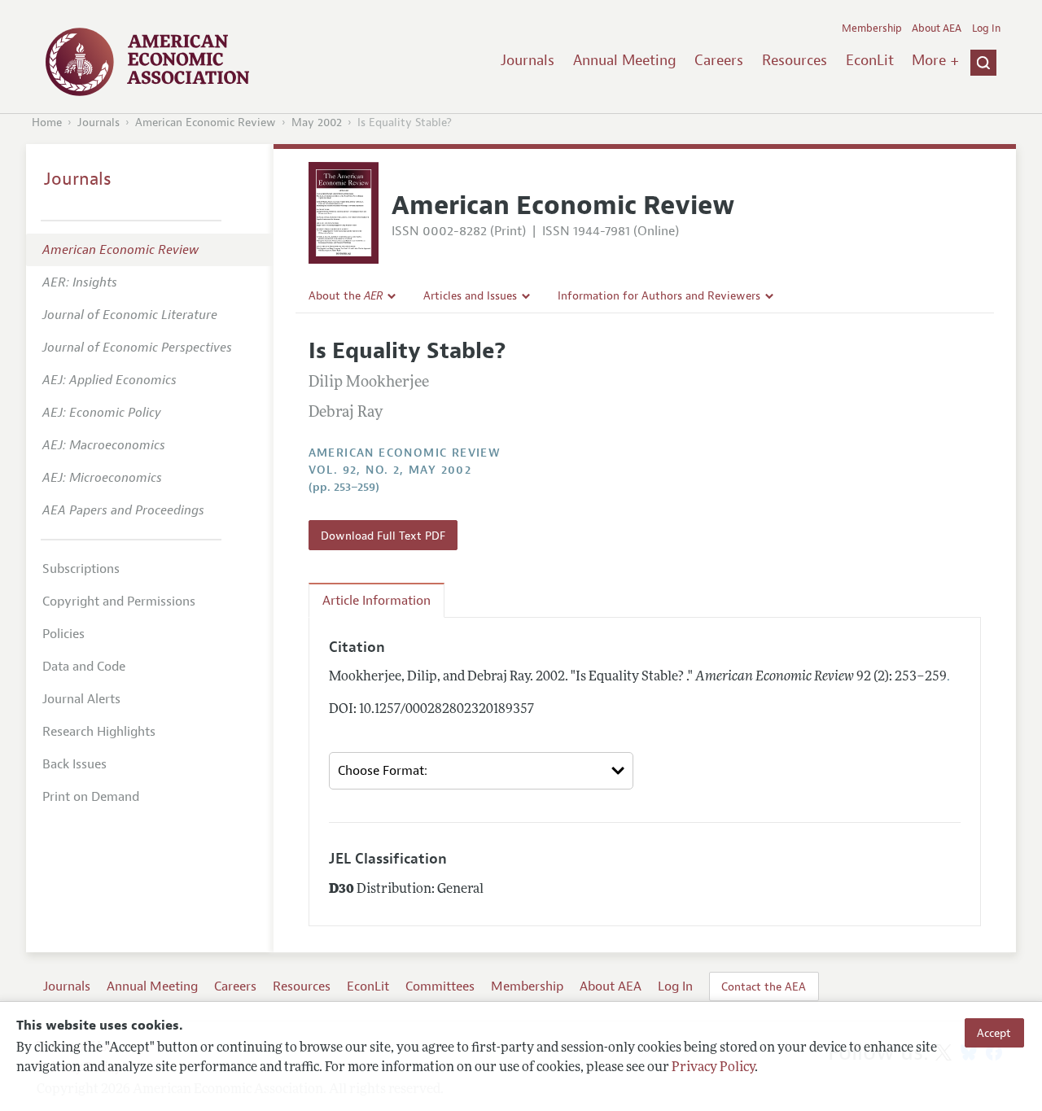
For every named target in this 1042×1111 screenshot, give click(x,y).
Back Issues (74, 764)
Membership (872, 28)
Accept (994, 1033)
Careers (718, 60)
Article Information (376, 601)
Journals (527, 60)
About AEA (936, 28)
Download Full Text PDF (383, 535)
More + (935, 60)
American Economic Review (205, 122)
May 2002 (316, 122)
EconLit (870, 60)
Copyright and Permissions (118, 601)
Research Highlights (98, 732)
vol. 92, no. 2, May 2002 (390, 470)
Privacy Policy (713, 1067)
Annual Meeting (624, 60)
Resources (794, 60)
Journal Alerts (81, 699)
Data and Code (83, 666)
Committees (440, 986)
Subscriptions (81, 569)
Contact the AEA (763, 986)
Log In (986, 28)
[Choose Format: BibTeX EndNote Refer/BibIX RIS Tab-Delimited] (481, 771)
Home (47, 122)
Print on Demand (90, 797)
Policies (63, 634)
